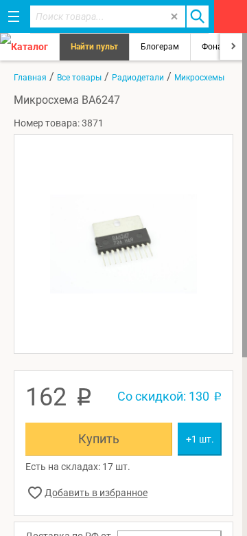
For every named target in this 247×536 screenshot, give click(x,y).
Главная (30, 77)
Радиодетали (138, 77)
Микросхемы (199, 77)
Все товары (79, 77)
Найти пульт (94, 47)
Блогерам (160, 47)
